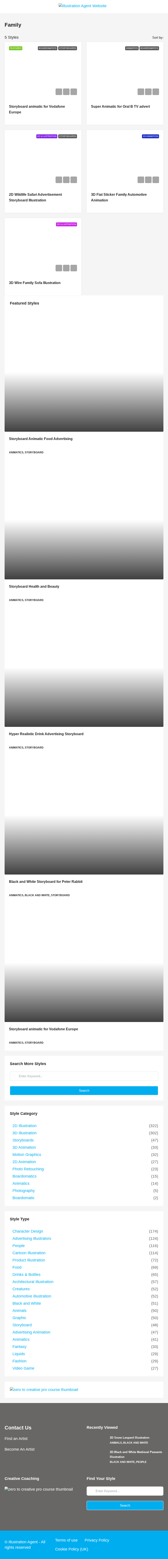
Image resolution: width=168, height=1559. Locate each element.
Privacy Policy (97, 1540)
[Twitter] (134, 1544)
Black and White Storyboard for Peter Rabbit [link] (45, 881)
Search (84, 1090)
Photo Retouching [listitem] (28, 1169)
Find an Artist (16, 1438)
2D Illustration (46, 136)
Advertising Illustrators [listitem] (31, 1238)
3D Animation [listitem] (24, 1147)
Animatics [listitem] (21, 1183)
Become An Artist (20, 1449)
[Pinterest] (159, 1544)
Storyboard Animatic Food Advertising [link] (41, 439)
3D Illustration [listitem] (24, 1133)
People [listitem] (18, 1246)
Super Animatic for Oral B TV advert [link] (120, 106)
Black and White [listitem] (26, 1303)
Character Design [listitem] (27, 1231)
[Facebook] (126, 1544)
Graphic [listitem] (19, 1318)
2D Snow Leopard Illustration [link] (129, 1437)
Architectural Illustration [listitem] (32, 1282)
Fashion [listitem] (19, 1361)
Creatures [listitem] (21, 1289)
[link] (84, 372)
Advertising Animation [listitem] (31, 1332)
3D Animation (150, 136)
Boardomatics (47, 48)
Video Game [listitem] (23, 1368)
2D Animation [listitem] (24, 1162)
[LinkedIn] (151, 1544)
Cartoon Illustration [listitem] (29, 1253)
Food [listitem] (16, 1267)
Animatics (132, 48)
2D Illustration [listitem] (24, 1126)
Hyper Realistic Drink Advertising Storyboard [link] (46, 734)
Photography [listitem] (23, 1190)
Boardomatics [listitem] (24, 1176)
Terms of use (66, 1540)
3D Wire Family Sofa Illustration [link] (35, 283)
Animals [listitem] (19, 1310)
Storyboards (67, 48)
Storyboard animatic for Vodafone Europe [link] (43, 1029)
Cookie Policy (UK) (71, 1549)
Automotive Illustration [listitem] (31, 1296)
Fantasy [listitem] (19, 1346)
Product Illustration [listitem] (28, 1260)
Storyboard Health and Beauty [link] (34, 586)
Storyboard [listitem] (22, 1325)
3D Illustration (66, 224)
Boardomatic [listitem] (23, 1198)
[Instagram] (142, 1544)
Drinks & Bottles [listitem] (26, 1274)
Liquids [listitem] (18, 1354)
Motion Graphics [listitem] (26, 1154)
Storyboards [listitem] (23, 1140)
